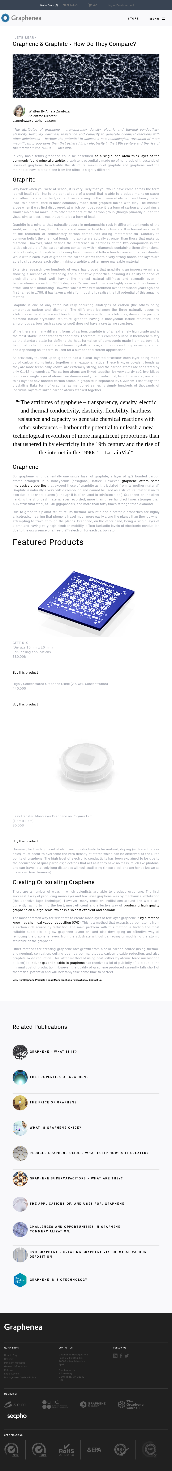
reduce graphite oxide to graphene (57, 962)
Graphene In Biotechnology (58, 1279)
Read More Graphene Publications (67, 979)
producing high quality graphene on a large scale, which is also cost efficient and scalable (86, 907)
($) (49, 5)
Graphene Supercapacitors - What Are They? (76, 1178)
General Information (15, 1366)
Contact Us (95, 979)
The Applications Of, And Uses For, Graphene (77, 1203)
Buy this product (25, 672)
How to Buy (10, 1355)
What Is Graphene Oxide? (55, 1127)
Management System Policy (20, 1377)
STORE (133, 18)
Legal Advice (11, 1373)
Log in (111, 5)
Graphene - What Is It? (53, 1051)
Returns (8, 1370)
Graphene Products (34, 979)
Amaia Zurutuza (58, 111)
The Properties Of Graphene (59, 1077)
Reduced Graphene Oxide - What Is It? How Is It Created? (89, 1153)
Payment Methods (14, 1362)
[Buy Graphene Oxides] (86, 76)
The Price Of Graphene (53, 1102)
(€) (70, 5)
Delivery (8, 1358)
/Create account (124, 5)
